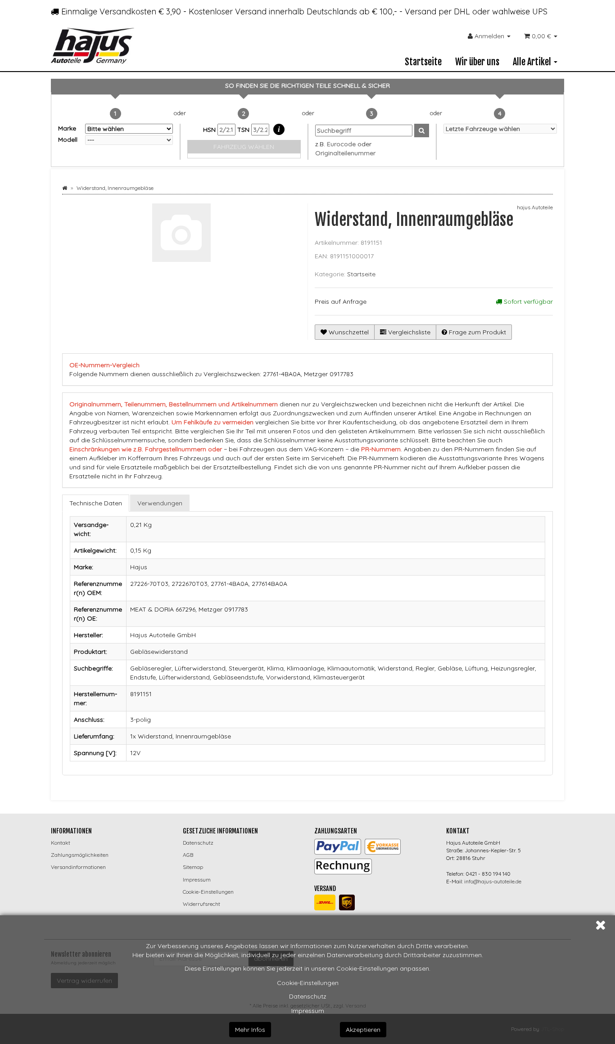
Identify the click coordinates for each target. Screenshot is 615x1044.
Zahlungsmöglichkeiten (80, 854)
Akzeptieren (363, 1030)
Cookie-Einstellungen (308, 983)
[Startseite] (64, 187)
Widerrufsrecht (201, 903)
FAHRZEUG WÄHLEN (243, 147)
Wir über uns (477, 62)
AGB (188, 854)
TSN (244, 130)
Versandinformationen (78, 867)
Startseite (423, 62)
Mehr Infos (250, 1030)
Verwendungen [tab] (159, 503)
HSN (210, 130)
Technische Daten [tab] (95, 503)
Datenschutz (307, 996)
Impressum (307, 1011)
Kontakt (60, 842)
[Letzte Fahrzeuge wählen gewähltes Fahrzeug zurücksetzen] (500, 129)
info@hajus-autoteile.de (492, 881)
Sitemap (193, 867)
